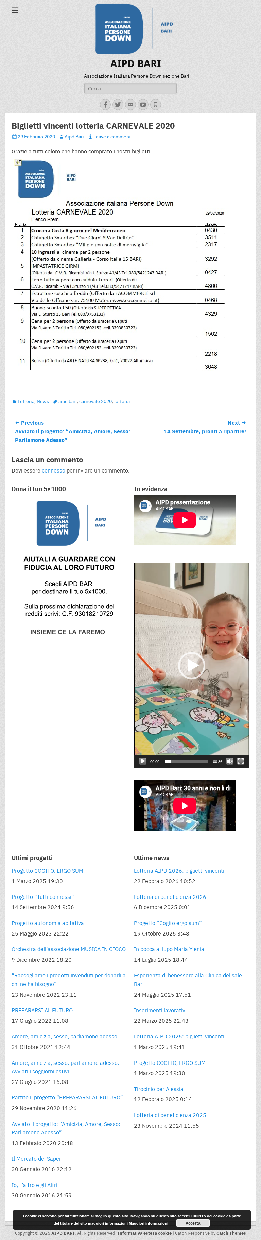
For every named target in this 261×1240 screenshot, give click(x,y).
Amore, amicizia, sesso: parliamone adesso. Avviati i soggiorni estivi (65, 1067)
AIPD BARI (135, 64)
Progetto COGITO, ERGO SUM (47, 870)
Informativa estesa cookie (145, 1232)
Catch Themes (231, 1232)
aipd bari (67, 400)
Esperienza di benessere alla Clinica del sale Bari (188, 979)
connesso (53, 470)
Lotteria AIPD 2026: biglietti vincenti (179, 870)
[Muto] (229, 761)
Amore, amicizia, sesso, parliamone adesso (64, 1036)
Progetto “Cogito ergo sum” (168, 923)
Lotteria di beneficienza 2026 (170, 897)
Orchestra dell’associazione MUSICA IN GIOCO (69, 949)
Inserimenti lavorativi (160, 1010)
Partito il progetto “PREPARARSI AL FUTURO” (67, 1097)
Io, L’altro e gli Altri (34, 1185)
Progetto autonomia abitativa (48, 923)
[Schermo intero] (240, 761)
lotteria (122, 400)
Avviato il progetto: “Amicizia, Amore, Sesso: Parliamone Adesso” (66, 1128)
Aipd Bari (74, 136)
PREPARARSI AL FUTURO (42, 1010)
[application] (191, 665)
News (43, 400)
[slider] (186, 761)
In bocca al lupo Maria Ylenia (169, 949)
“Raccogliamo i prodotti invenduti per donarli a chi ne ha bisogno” (69, 979)
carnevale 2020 (95, 400)
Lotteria (26, 400)
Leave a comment (112, 136)
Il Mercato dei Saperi (37, 1158)
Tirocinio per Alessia (159, 1089)
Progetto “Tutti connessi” (43, 897)
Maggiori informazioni (148, 1223)
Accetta (193, 1223)
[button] (191, 665)
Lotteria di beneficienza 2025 (170, 1115)
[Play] (142, 761)
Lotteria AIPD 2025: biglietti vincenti (179, 1036)
